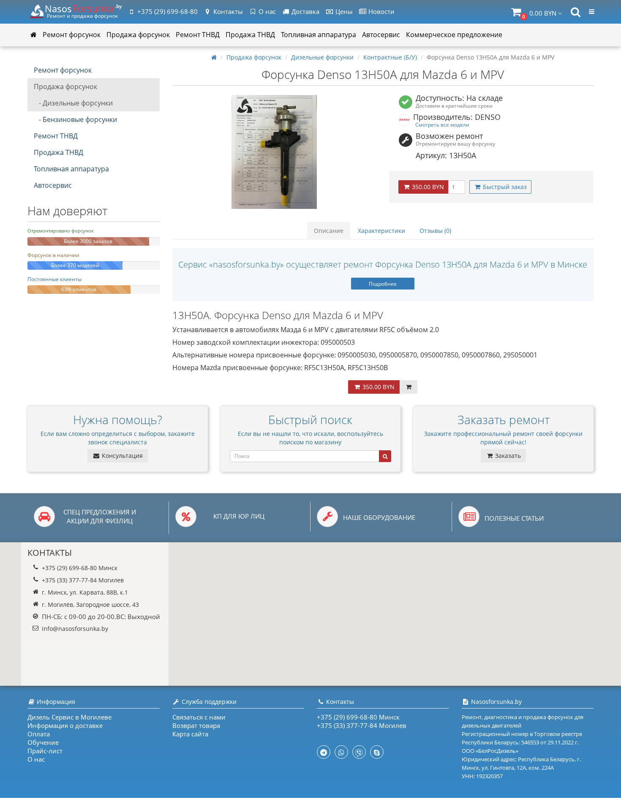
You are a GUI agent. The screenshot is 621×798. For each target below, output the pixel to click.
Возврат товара (196, 725)
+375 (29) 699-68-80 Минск (79, 568)
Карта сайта (190, 734)
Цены (343, 11)
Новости (381, 11)
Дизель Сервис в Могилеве (69, 717)
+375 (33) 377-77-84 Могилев (83, 580)
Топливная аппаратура (318, 34)
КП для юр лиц (238, 516)
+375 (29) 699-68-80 (167, 11)
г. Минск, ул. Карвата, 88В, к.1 (85, 592)
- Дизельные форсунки (73, 103)
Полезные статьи (514, 518)
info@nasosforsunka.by (75, 629)
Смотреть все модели (442, 124)
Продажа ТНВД (250, 34)
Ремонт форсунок (72, 34)
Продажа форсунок (138, 34)
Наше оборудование (379, 517)
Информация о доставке (65, 725)
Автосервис (381, 34)
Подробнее (383, 283)
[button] (537, 12)
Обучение (43, 742)
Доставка (304, 11)
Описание (328, 231)
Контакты (227, 11)
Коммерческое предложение (454, 34)
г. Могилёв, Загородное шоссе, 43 (90, 605)
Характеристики (381, 231)
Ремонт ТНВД (198, 34)
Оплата (38, 734)
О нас (266, 11)
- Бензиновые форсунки (75, 119)
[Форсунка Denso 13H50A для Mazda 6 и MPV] (274, 152)
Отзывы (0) (435, 231)
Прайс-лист (45, 751)
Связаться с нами (199, 717)
